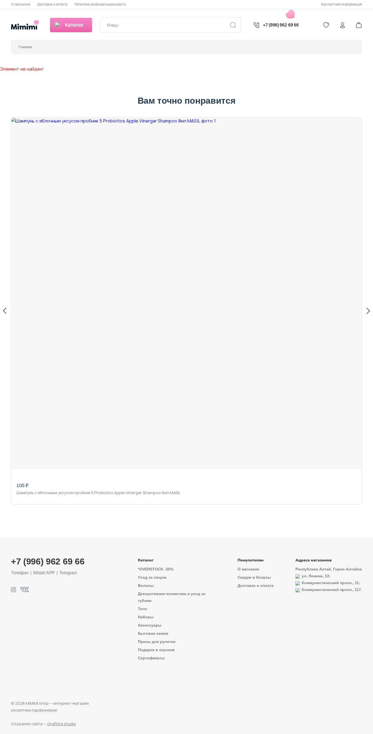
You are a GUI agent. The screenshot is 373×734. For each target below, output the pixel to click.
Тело (142, 609)
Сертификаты (151, 658)
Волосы (145, 585)
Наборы (145, 617)
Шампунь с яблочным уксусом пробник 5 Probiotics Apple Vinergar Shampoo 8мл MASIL (98, 492)
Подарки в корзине (156, 650)
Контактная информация (341, 4)
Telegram (68, 572)
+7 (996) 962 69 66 (281, 25)
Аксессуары (149, 625)
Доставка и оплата (52, 4)
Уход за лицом (152, 577)
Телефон (20, 572)
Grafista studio (61, 723)
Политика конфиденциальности (100, 4)
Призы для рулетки (157, 641)
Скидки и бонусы (254, 577)
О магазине (20, 4)
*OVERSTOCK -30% (155, 569)
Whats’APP (44, 572)
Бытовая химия (153, 633)
